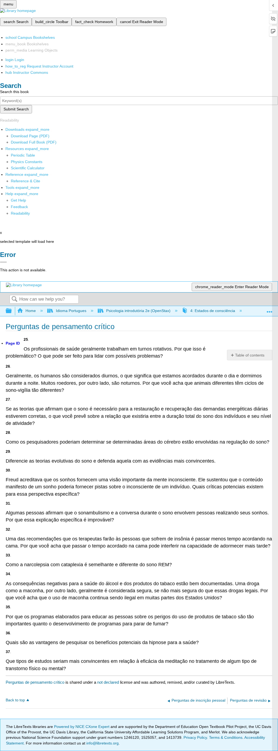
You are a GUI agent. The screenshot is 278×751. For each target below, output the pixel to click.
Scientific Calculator (28, 168)
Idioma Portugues (71, 310)
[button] (19, 207)
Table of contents (249, 355)
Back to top (15, 700)
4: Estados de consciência (212, 310)
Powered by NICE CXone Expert (82, 726)
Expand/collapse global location (270, 309)
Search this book (14, 92)
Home (30, 310)
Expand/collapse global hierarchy (12, 311)
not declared (108, 682)
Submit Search (16, 109)
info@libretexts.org (102, 743)
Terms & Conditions (225, 737)
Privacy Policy (195, 737)
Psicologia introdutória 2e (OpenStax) (138, 310)
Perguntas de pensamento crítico (35, 682)
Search (14, 299)
